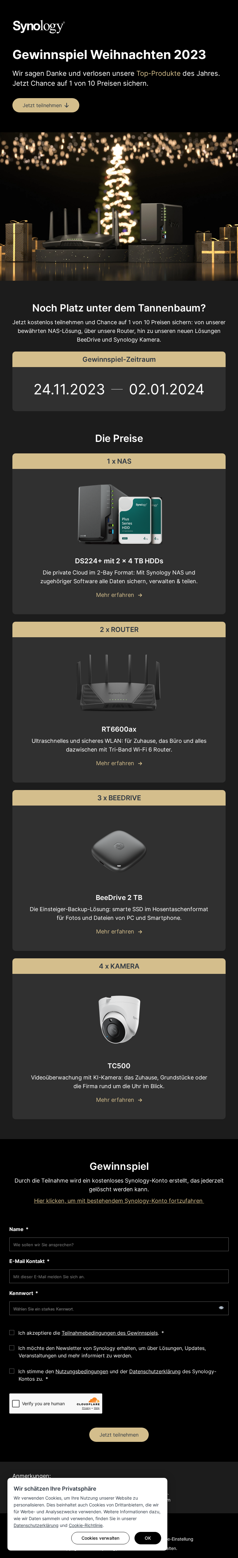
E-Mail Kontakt (27, 1261)
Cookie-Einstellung (174, 1539)
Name (17, 1229)
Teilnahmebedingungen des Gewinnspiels (110, 1333)
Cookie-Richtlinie (86, 1525)
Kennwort (21, 1293)
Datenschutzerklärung (36, 1525)
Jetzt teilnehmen (119, 1435)
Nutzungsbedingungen (81, 1371)
